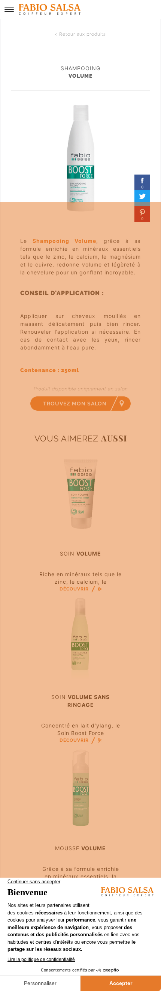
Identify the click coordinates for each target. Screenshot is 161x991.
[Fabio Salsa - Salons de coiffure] (49, 9)
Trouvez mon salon (75, 404)
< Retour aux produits (80, 34)
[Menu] (9, 9)
